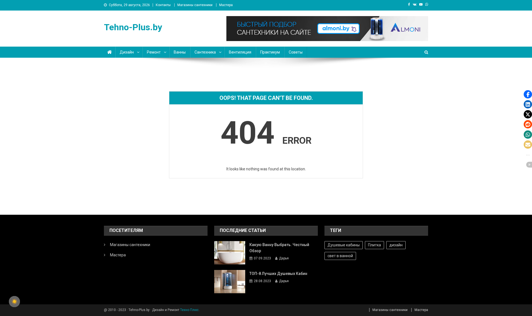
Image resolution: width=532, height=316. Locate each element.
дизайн (396, 245)
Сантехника (205, 52)
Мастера (226, 5)
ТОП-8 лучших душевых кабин (278, 273)
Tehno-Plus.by (133, 27)
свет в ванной (340, 256)
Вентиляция (240, 52)
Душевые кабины (344, 245)
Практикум (270, 52)
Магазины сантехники (195, 5)
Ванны (180, 52)
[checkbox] (14, 301)
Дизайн (127, 52)
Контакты (163, 5)
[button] (528, 94)
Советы (296, 52)
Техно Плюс (189, 310)
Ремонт (154, 52)
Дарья (284, 258)
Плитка (374, 245)
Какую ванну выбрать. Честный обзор (279, 247)
